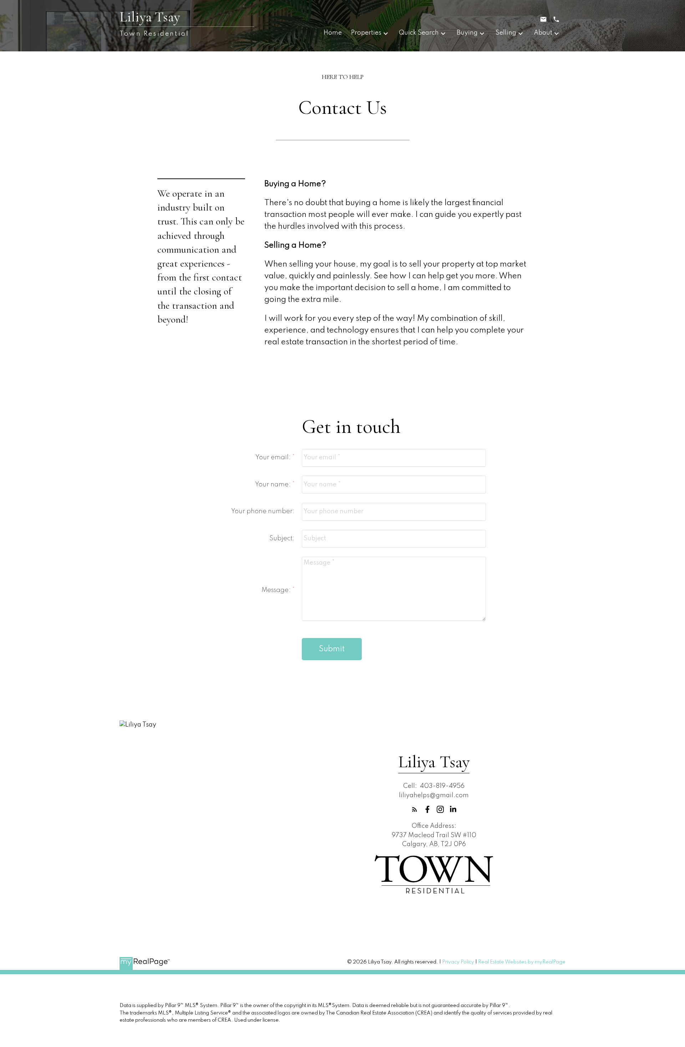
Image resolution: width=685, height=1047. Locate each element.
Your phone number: (263, 511)
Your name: (273, 484)
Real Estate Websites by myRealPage (521, 962)
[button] (414, 809)
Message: (277, 590)
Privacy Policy (458, 962)
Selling (506, 33)
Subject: (282, 538)
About (543, 33)
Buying (467, 33)
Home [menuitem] (333, 33)
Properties (366, 33)
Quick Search (419, 33)
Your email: (273, 457)
